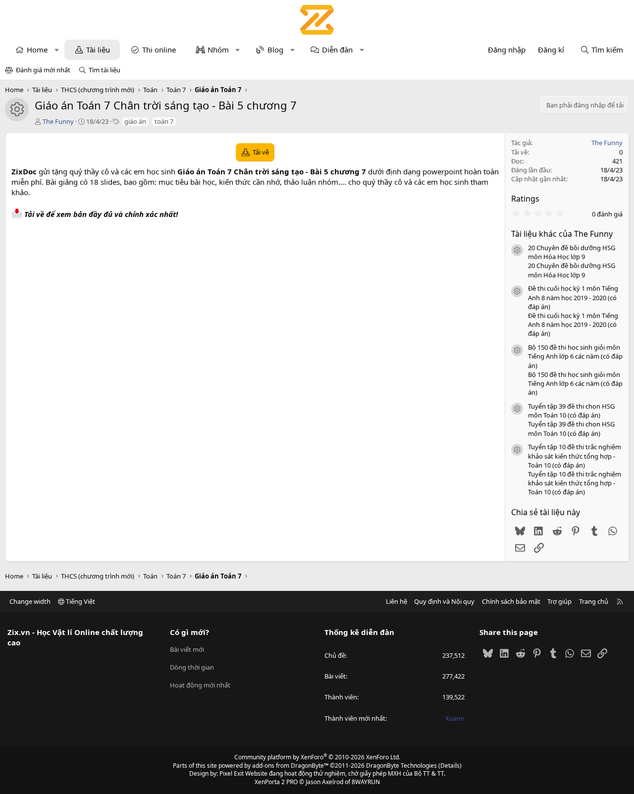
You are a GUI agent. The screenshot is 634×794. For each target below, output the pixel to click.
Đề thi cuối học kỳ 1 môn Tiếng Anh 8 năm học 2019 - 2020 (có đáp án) (573, 297)
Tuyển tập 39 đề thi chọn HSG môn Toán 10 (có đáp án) (571, 411)
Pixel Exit (231, 773)
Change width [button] (30, 601)
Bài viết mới (187, 649)
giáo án (135, 121)
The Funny (58, 121)
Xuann (455, 718)
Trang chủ (593, 601)
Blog (275, 49)
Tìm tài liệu (104, 69)
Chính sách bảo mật (511, 601)
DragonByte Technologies (401, 765)
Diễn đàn (337, 49)
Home (37, 49)
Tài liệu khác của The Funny (562, 233)
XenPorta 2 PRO (276, 782)
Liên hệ (396, 601)
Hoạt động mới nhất (200, 685)
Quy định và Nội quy (444, 601)
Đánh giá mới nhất (43, 69)
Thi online (159, 49)
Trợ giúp (559, 601)
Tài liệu (98, 49)
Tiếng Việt (79, 601)
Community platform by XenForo (317, 757)
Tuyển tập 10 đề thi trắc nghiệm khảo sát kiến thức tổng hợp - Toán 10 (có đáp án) (574, 455)
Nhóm (218, 49)
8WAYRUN (366, 782)
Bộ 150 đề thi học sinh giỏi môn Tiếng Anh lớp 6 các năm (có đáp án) (575, 356)
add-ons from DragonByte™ (290, 765)
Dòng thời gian (192, 667)
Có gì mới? (189, 632)
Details (450, 765)
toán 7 (164, 121)
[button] (56, 50)
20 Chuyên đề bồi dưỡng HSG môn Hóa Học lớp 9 (571, 252)
